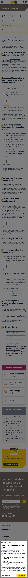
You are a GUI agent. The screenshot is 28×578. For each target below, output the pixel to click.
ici (2, 572)
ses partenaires (11, 550)
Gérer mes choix (5, 575)
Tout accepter (21, 575)
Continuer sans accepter (19, 543)
